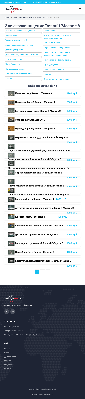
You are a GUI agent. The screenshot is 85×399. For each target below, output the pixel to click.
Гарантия (7, 361)
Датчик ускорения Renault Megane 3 (36, 234)
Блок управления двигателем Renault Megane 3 (43, 260)
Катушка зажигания (15, 69)
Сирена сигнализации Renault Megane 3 (38, 172)
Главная (7, 17)
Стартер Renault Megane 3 (30, 119)
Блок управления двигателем (19, 45)
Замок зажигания (13, 59)
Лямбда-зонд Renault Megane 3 (33, 93)
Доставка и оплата (11, 357)
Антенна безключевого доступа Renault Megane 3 (44, 207)
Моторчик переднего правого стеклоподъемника (57, 36)
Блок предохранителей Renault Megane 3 (39, 225)
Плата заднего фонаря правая (57, 60)
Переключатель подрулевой (57, 47)
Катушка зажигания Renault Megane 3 (38, 110)
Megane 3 (40, 17)
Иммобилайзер (12, 64)
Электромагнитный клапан (57, 79)
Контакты (7, 369)
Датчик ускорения (14, 49)
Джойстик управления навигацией (21, 54)
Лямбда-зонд (50, 30)
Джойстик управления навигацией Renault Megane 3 (39, 194)
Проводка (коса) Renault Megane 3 (35, 102)
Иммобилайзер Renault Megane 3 (34, 252)
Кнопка (8, 78)
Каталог (7, 353)
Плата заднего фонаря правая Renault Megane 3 (36, 185)
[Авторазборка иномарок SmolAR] (13, 9)
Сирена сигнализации (54, 69)
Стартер (47, 74)
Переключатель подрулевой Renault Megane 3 (42, 137)
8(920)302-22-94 (41, 2)
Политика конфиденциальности (42, 394)
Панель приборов (52, 43)
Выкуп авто (8, 365)
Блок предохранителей (16, 40)
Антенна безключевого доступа (20, 30)
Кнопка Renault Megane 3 (30, 216)
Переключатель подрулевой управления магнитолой (57, 53)
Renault (31, 17)
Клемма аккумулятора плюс (18, 74)
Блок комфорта (12, 35)
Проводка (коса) (51, 64)
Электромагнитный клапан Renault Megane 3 (34, 159)
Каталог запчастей (20, 17)
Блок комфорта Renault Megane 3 (34, 199)
